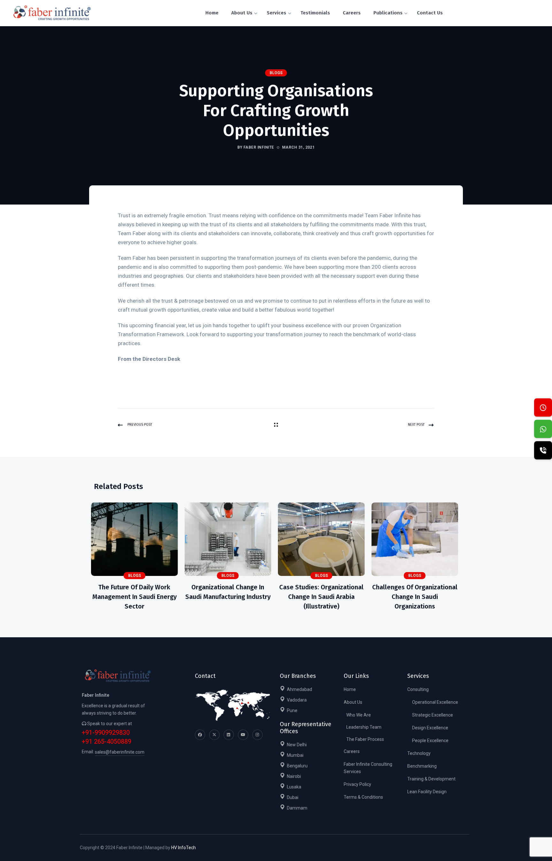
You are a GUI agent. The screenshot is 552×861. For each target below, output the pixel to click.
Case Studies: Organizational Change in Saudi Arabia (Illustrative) (321, 596)
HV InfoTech (183, 847)
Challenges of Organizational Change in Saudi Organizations (414, 596)
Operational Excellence (435, 702)
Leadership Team (363, 727)
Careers (352, 751)
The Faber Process (365, 739)
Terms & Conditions (363, 797)
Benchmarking (422, 766)
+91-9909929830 (106, 732)
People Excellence (430, 740)
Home (350, 689)
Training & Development (431, 778)
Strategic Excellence (432, 715)
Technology (419, 753)
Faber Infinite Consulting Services (368, 768)
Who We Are (358, 715)
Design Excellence (430, 727)
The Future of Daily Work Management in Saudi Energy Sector (134, 596)
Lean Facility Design (427, 791)
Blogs (276, 73)
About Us (353, 702)
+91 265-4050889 (106, 741)
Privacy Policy (357, 784)
